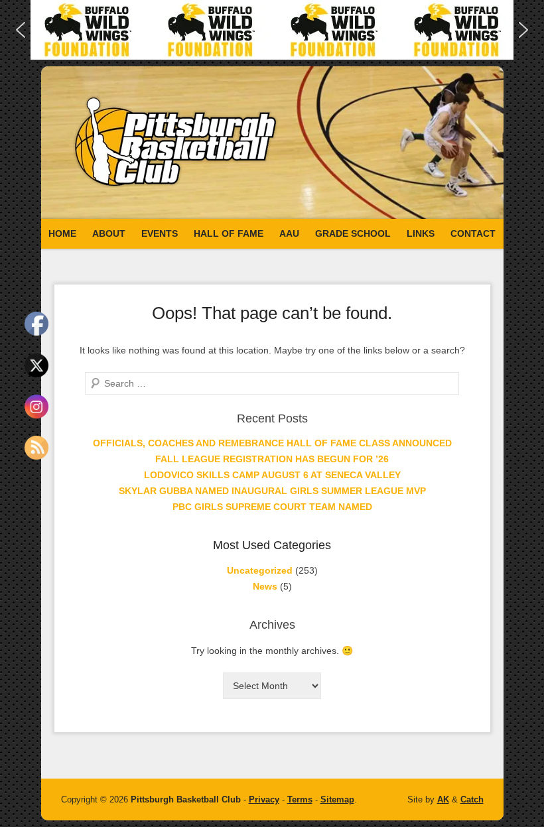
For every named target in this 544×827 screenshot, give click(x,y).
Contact (473, 233)
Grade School (353, 233)
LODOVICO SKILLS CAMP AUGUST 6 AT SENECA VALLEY (272, 475)
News (265, 586)
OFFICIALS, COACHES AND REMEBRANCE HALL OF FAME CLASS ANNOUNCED (272, 443)
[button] (272, 30)
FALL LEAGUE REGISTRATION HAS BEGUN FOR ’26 (272, 459)
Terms (299, 799)
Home (62, 233)
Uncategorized (260, 570)
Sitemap (337, 799)
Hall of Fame (228, 233)
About (108, 233)
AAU (289, 233)
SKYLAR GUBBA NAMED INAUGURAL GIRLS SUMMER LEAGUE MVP (272, 490)
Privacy (264, 799)
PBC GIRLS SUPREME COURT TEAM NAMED (272, 506)
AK (443, 799)
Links (421, 233)
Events (159, 233)
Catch (472, 799)
